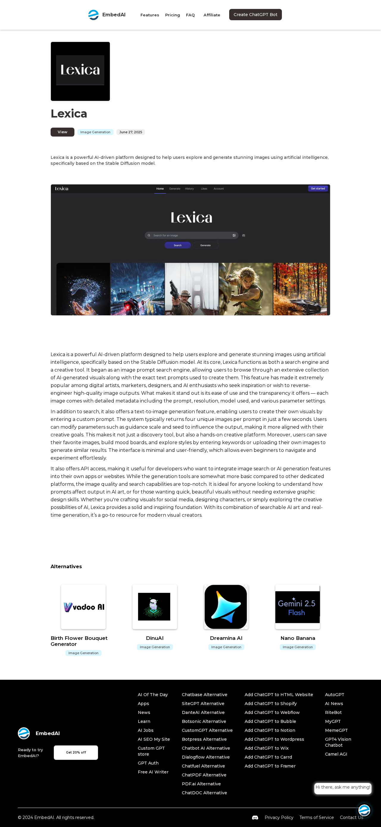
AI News (334, 703)
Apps (143, 703)
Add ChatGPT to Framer (270, 766)
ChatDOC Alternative (204, 792)
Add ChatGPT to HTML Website (279, 694)
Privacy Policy (279, 817)
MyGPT (333, 721)
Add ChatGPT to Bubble (270, 721)
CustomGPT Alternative (207, 730)
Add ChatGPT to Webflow (272, 712)
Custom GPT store (151, 751)
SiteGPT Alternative (203, 703)
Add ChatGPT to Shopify (271, 703)
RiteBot (333, 712)
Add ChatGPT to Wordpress (274, 739)
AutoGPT (334, 694)
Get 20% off (76, 752)
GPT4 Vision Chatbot (338, 742)
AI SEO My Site (154, 739)
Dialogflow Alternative (206, 757)
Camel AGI (336, 754)
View (62, 132)
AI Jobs (146, 730)
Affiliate (212, 14)
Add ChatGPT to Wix (267, 748)
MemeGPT (336, 730)
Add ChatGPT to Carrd (268, 757)
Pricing (172, 14)
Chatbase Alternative (204, 694)
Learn (144, 721)
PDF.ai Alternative (201, 784)
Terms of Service (316, 817)
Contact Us (351, 817)
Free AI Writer (153, 772)
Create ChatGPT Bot (255, 14)
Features (149, 14)
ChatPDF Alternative (204, 775)
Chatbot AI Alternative (206, 748)
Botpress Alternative (204, 739)
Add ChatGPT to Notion (270, 730)
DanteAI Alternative (203, 712)
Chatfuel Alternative (203, 766)
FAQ (190, 14)
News (144, 712)
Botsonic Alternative (204, 721)
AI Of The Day (153, 694)
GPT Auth (148, 763)
